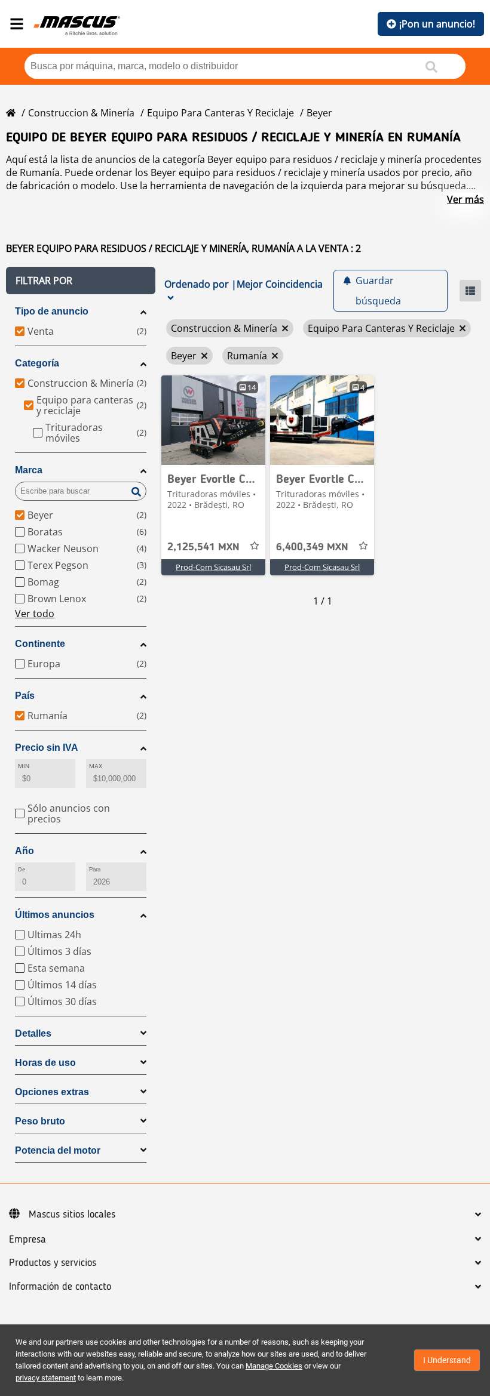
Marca (28, 470)
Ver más (465, 199)
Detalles (33, 1033)
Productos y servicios (52, 1263)
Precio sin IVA (46, 747)
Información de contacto (60, 1286)
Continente (40, 644)
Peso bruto (40, 1121)
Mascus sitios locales (72, 1214)
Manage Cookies (274, 1365)
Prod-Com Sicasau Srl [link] (213, 567)
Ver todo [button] (34, 613)
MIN (23, 766)
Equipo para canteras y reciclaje (220, 112)
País (25, 696)
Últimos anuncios (54, 915)
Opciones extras (52, 1092)
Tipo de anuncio (51, 311)
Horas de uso (45, 1063)
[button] (80, 280)
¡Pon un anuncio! (437, 23)
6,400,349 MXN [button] (312, 547)
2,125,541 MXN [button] (203, 547)
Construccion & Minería (81, 112)
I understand (447, 1360)
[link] (213, 420)
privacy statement (46, 1377)
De (21, 869)
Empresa (27, 1239)
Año (24, 851)
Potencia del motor (57, 1150)
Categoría (37, 363)
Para (94, 869)
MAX (95, 766)
